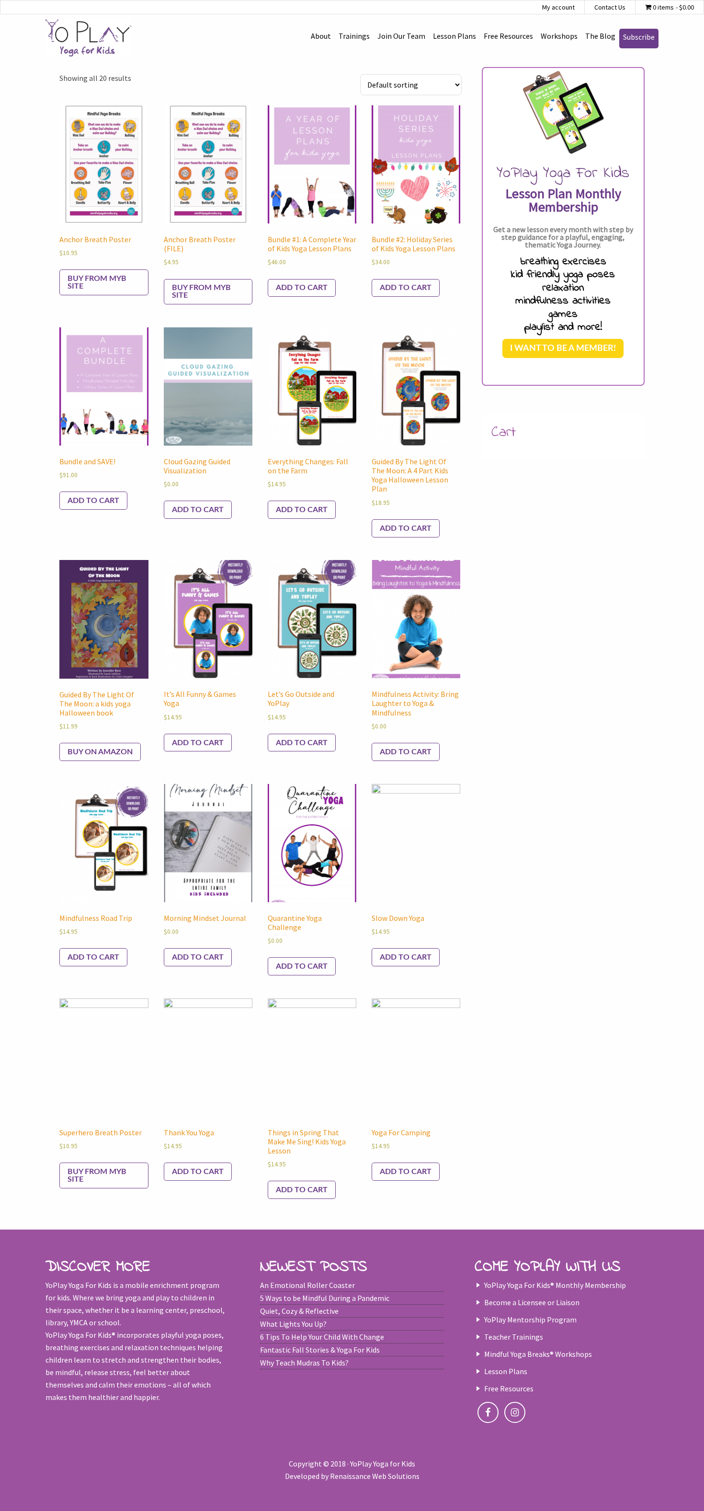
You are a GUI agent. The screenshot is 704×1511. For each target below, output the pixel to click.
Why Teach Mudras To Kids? (304, 1362)
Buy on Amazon (100, 752)
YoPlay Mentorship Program (530, 1319)
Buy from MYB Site (97, 282)
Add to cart (302, 287)
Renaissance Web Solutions (375, 1476)
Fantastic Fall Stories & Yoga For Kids (320, 1349)
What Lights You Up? (293, 1324)
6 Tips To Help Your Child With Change (322, 1337)
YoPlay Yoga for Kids (88, 38)
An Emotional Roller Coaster (307, 1285)
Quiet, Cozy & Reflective (299, 1311)
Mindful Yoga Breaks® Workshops (538, 1354)
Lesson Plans (505, 1371)
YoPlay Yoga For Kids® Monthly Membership (555, 1285)
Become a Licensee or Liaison (531, 1302)
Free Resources (509, 1388)
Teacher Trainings (513, 1337)
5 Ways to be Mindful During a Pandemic (324, 1298)
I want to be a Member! (563, 348)
